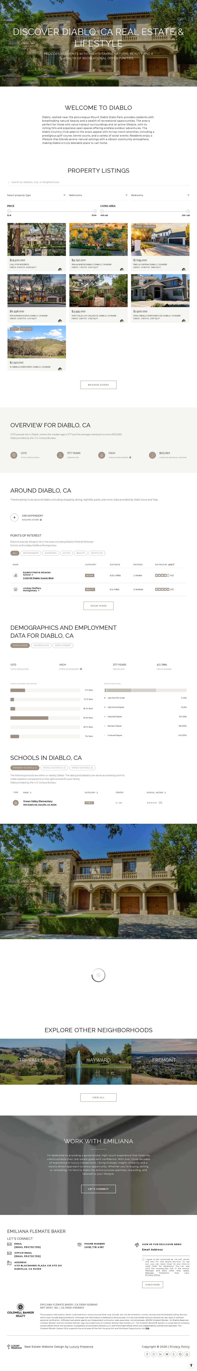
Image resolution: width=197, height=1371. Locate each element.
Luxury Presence (81, 1346)
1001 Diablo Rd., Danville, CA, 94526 (39, 805)
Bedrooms (137, 195)
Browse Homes (98, 385)
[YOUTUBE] (167, 1354)
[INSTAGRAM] (154, 1354)
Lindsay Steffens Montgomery (32, 589)
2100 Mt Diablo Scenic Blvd (38, 578)
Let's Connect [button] (98, 1189)
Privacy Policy (152, 1275)
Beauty (81, 553)
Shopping (52, 553)
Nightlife (98, 553)
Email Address (152, 1249)
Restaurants (32, 553)
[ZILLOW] (187, 1354)
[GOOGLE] (180, 1354)
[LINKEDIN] (160, 1354)
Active (68, 553)
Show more (98, 606)
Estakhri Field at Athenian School (37, 573)
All (16, 553)
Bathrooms (75, 195)
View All (98, 1097)
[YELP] (174, 1354)
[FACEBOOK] (147, 1354)
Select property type (19, 195)
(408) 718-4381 (94, 1247)
